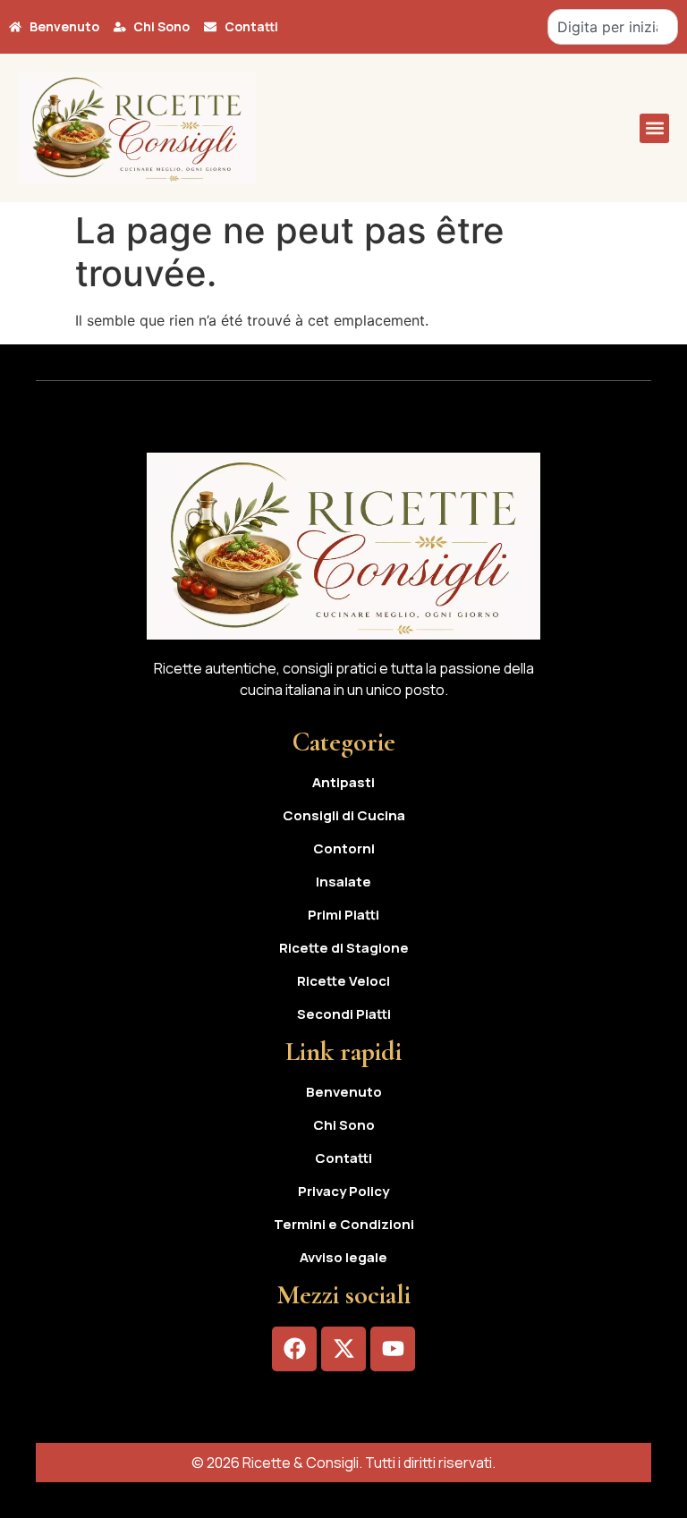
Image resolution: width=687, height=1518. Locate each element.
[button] (654, 128)
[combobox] (612, 27)
